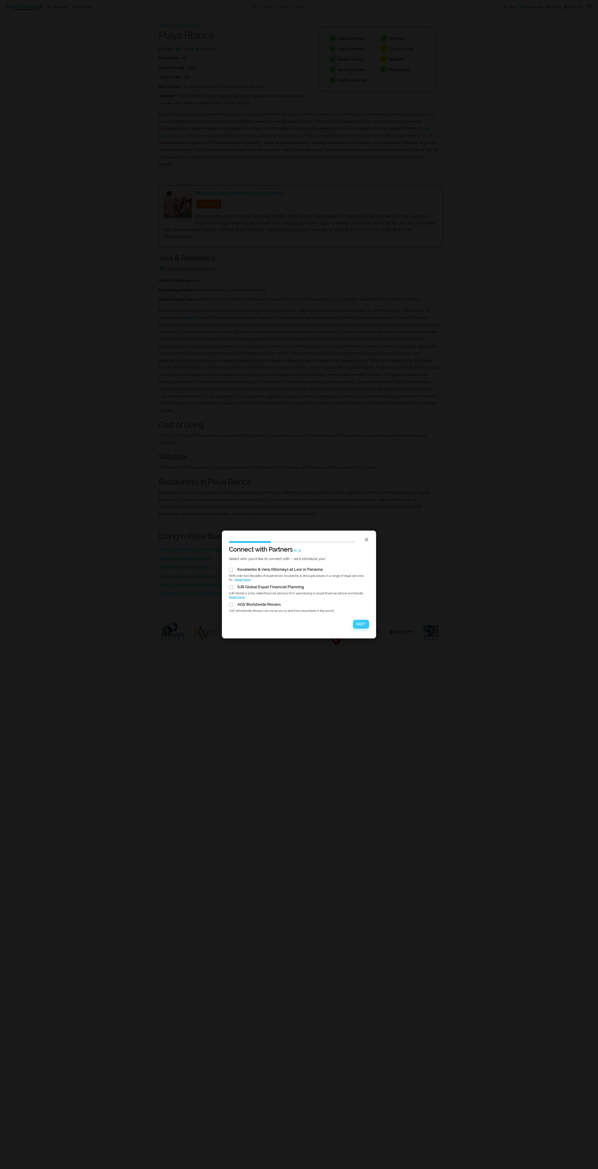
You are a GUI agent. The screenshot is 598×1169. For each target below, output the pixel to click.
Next (361, 624)
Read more (243, 579)
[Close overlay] (366, 539)
